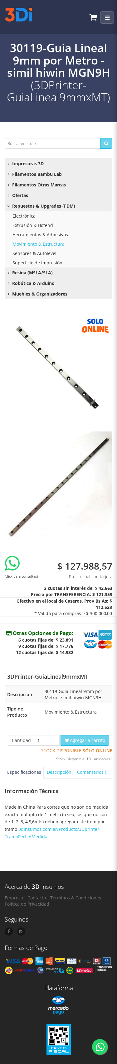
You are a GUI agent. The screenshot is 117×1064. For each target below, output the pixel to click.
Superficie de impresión (37, 263)
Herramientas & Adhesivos (40, 235)
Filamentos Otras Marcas (38, 185)
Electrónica (24, 216)
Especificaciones (24, 772)
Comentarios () (92, 772)
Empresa (14, 898)
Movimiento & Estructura (38, 244)
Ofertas (19, 195)
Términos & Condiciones (75, 898)
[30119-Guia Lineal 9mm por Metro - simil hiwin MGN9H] (58, 368)
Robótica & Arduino (33, 283)
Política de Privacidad (27, 904)
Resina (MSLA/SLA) (32, 273)
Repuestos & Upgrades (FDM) (43, 206)
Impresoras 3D (27, 163)
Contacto (36, 898)
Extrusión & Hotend (32, 225)
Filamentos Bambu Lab (36, 174)
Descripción (59, 772)
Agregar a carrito (87, 740)
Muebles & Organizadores (39, 294)
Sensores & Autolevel (34, 253)
